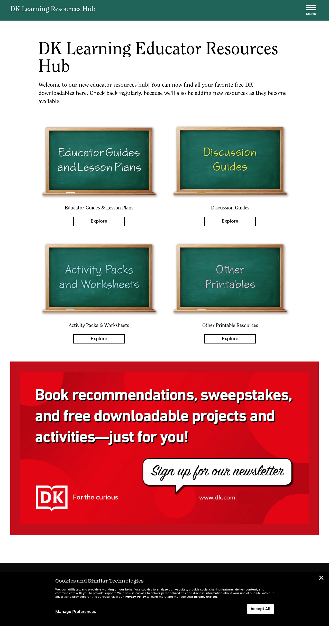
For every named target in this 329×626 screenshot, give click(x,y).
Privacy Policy (135, 596)
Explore (99, 221)
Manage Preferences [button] (75, 612)
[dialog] (164, 598)
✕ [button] (321, 578)
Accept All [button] (260, 609)
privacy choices (205, 596)
